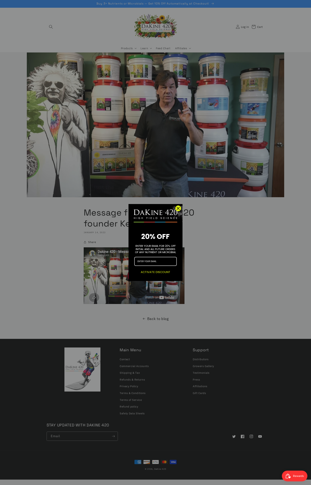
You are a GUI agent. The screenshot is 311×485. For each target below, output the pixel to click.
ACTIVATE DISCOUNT (155, 272)
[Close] (178, 208)
